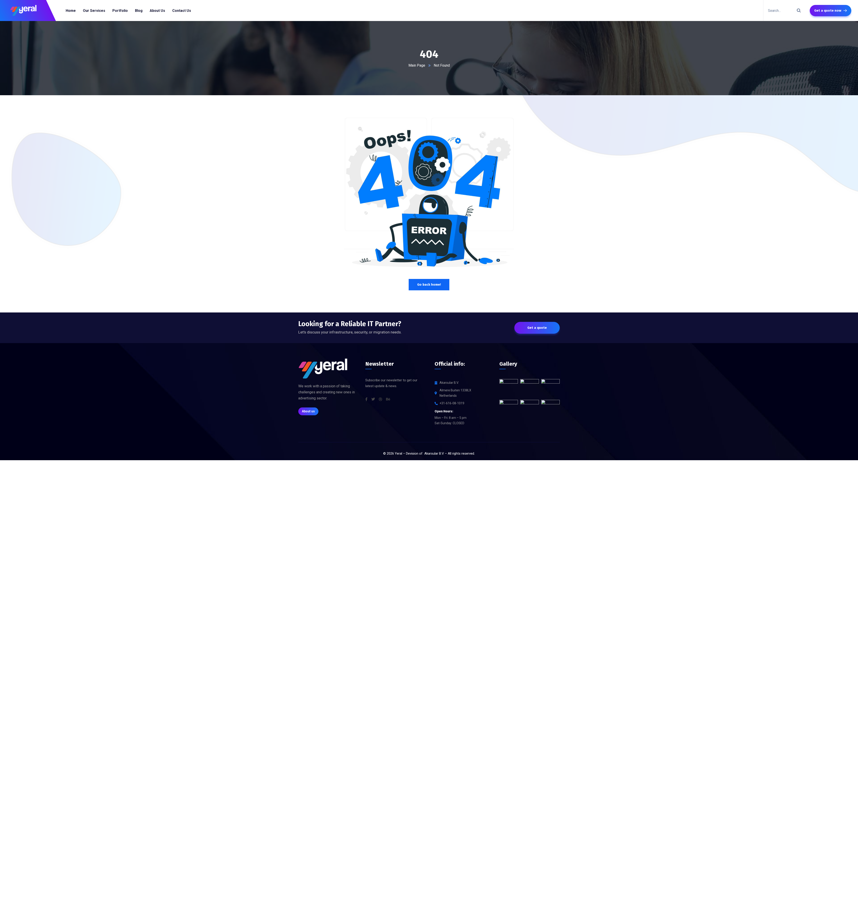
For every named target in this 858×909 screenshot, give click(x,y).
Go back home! (429, 285)
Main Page (416, 65)
